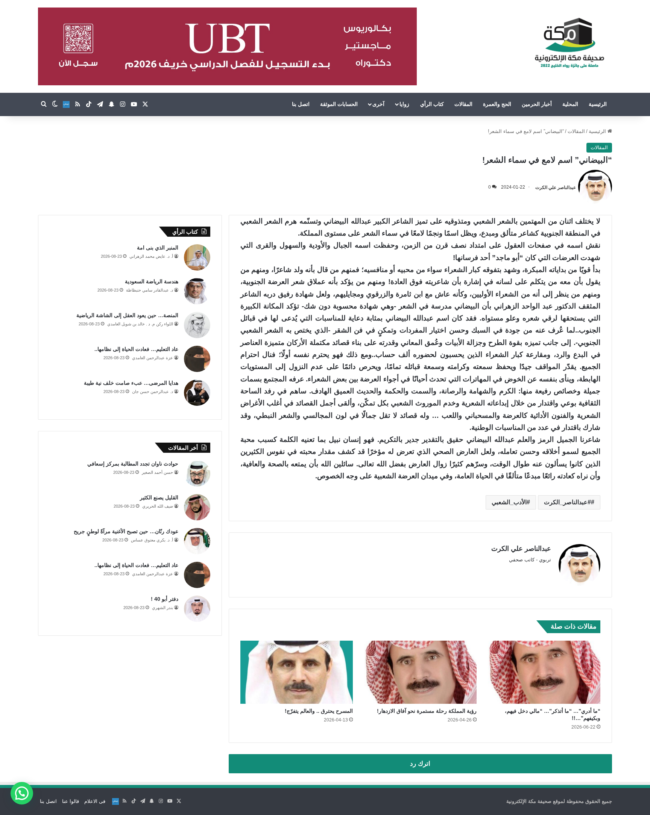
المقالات (463, 104)
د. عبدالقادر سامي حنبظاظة (149, 290)
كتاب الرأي (432, 104)
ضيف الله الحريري (157, 506)
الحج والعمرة (497, 104)
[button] (22, 793)
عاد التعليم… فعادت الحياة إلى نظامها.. (136, 349)
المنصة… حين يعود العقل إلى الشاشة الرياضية (127, 315)
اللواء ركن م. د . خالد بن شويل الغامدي (140, 324)
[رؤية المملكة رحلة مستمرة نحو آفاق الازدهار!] (420, 672)
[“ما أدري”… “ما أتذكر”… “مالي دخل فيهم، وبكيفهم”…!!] (544, 672)
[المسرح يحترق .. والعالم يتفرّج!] (296, 672)
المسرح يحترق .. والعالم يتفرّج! (319, 711)
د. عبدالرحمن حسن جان (152, 391)
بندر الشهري (162, 607)
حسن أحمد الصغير (157, 472)
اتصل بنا (301, 104)
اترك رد (420, 763)
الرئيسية (598, 104)
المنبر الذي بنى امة (157, 248)
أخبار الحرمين (537, 104)
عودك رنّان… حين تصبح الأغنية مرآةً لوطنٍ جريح (126, 531)
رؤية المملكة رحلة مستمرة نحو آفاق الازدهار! (427, 711)
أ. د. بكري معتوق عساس (152, 540)
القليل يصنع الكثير (159, 497)
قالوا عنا (70, 801)
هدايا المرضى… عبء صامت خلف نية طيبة (131, 383)
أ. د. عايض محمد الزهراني (151, 256)
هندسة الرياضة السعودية (151, 281)
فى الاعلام (94, 801)
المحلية (570, 104)
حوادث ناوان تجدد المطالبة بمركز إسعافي (132, 464)
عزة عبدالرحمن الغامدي (152, 357)
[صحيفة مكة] (569, 43)
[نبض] (66, 104)
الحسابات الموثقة (339, 104)
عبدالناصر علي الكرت (555, 187)
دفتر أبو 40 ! (164, 599)
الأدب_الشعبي (509, 502)
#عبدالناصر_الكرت (567, 502)
